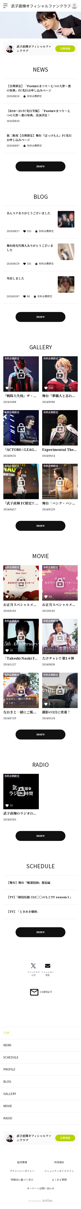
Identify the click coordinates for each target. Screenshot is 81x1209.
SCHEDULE (10, 1057)
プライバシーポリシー (22, 1171)
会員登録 (65, 48)
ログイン (74, 5)
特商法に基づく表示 (22, 1179)
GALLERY (9, 1094)
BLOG (7, 1081)
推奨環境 (22, 1162)
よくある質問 (59, 1179)
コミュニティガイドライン (59, 1171)
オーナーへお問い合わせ (40, 1188)
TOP (6, 1033)
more (41, 166)
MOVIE (7, 1106)
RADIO (7, 1118)
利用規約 (59, 1162)
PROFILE (9, 1069)
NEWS (7, 1045)
